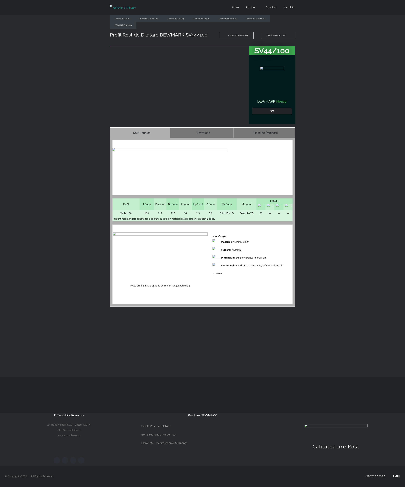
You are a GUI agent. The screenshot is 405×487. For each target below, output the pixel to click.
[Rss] (73, 460)
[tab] (140, 133)
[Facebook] (57, 460)
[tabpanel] (202, 222)
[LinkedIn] (81, 460)
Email (396, 476)
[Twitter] (65, 460)
